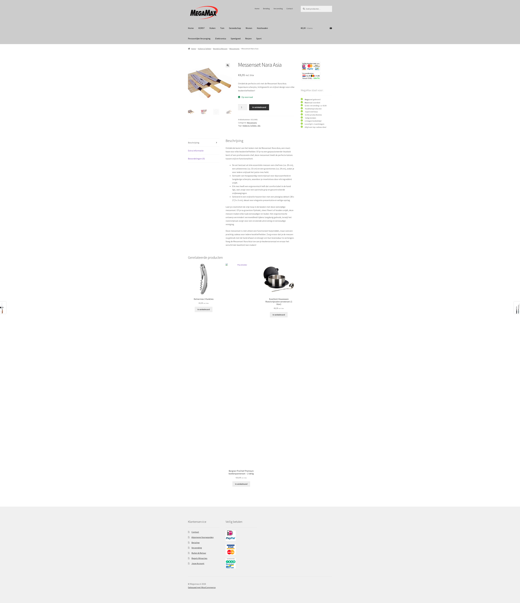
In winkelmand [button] (203, 309)
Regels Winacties (199, 558)
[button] (228, 65)
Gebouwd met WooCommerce (202, 587)
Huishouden (262, 28)
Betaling (266, 8)
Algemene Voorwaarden (202, 537)
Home (257, 8)
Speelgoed (235, 38)
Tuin (222, 28)
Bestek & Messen (220, 48)
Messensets (234, 48)
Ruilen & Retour (198, 553)
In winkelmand (259, 107)
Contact (289, 8)
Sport (259, 38)
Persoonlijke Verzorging (199, 38)
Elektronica (220, 38)
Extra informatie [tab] (196, 150)
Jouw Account (197, 563)
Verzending (278, 8)
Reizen (248, 38)
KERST (201, 28)
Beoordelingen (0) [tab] (196, 158)
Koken (212, 28)
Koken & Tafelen (204, 48)
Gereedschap (235, 28)
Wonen (249, 28)
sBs (258, 125)
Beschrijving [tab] (193, 142)
